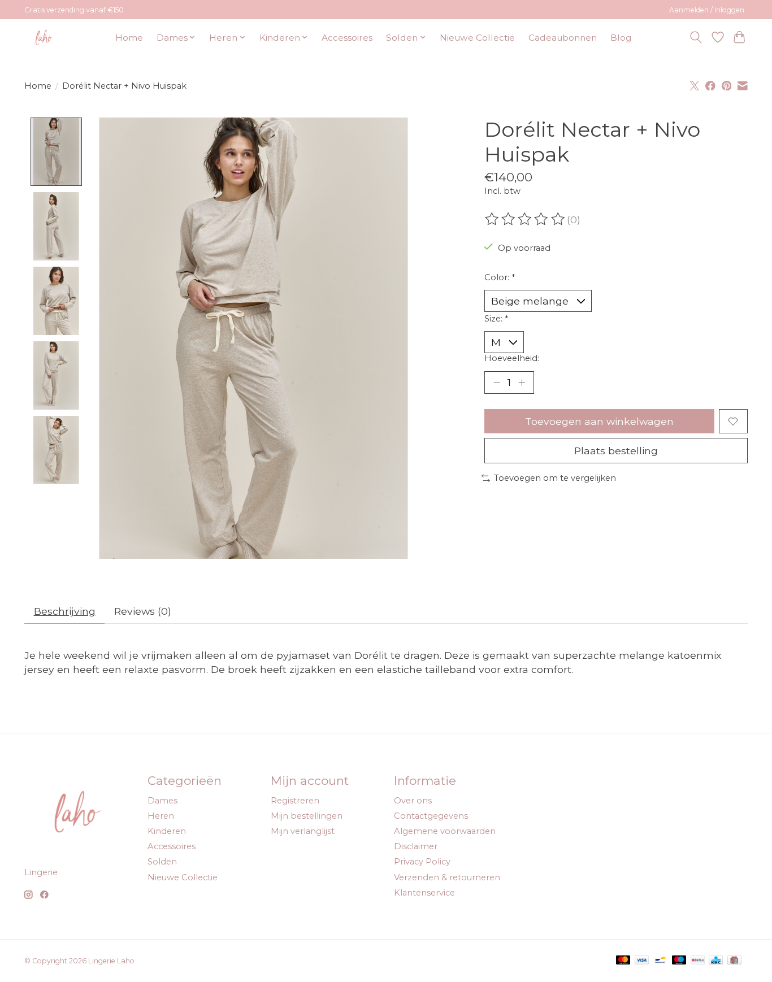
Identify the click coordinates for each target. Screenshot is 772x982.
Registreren (295, 801)
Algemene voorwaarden (445, 831)
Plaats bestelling (616, 451)
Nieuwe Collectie (477, 37)
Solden (162, 862)
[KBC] (716, 960)
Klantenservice (424, 893)
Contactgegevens (431, 816)
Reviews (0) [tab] (142, 611)
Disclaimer (415, 846)
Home (129, 37)
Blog (620, 37)
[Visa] (642, 960)
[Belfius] (698, 960)
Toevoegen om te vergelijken (555, 478)
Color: (499, 277)
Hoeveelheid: (511, 358)
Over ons (413, 801)
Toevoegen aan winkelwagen (599, 421)
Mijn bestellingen (306, 816)
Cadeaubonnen (562, 37)
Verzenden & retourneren (447, 877)
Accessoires (347, 37)
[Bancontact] (660, 960)
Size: (496, 319)
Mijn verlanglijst (303, 831)
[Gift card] (734, 960)
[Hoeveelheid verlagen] (497, 382)
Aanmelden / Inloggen (706, 10)
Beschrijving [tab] (65, 611)
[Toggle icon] (696, 37)
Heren (161, 816)
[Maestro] (679, 960)
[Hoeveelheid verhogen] (522, 382)
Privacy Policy (422, 862)
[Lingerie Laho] (44, 37)
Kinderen (167, 831)
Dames (162, 801)
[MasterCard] (623, 960)
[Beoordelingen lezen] (525, 219)
